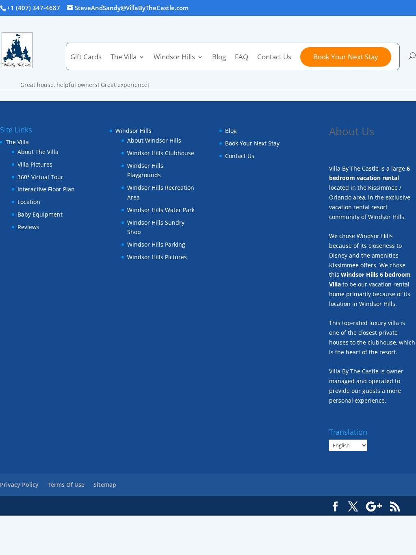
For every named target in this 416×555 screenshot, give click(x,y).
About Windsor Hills (154, 140)
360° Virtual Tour (40, 177)
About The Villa (37, 152)
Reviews (28, 227)
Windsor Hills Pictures (157, 257)
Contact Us (274, 57)
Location (28, 202)
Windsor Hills (174, 57)
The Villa (17, 142)
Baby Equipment (40, 214)
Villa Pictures (34, 164)
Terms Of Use (66, 484)
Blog (219, 57)
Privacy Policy (19, 484)
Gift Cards (86, 57)
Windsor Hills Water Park (161, 210)
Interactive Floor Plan (46, 189)
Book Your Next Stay (345, 56)
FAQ (241, 57)
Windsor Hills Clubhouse (160, 153)
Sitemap (104, 484)
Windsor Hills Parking (156, 244)
